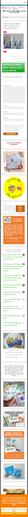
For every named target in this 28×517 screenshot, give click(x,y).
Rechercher (6, 204)
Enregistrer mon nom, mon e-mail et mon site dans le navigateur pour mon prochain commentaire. (13, 128)
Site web (5, 117)
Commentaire (7, 85)
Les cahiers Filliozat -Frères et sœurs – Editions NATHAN (13, 67)
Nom (5, 105)
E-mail (5, 111)
